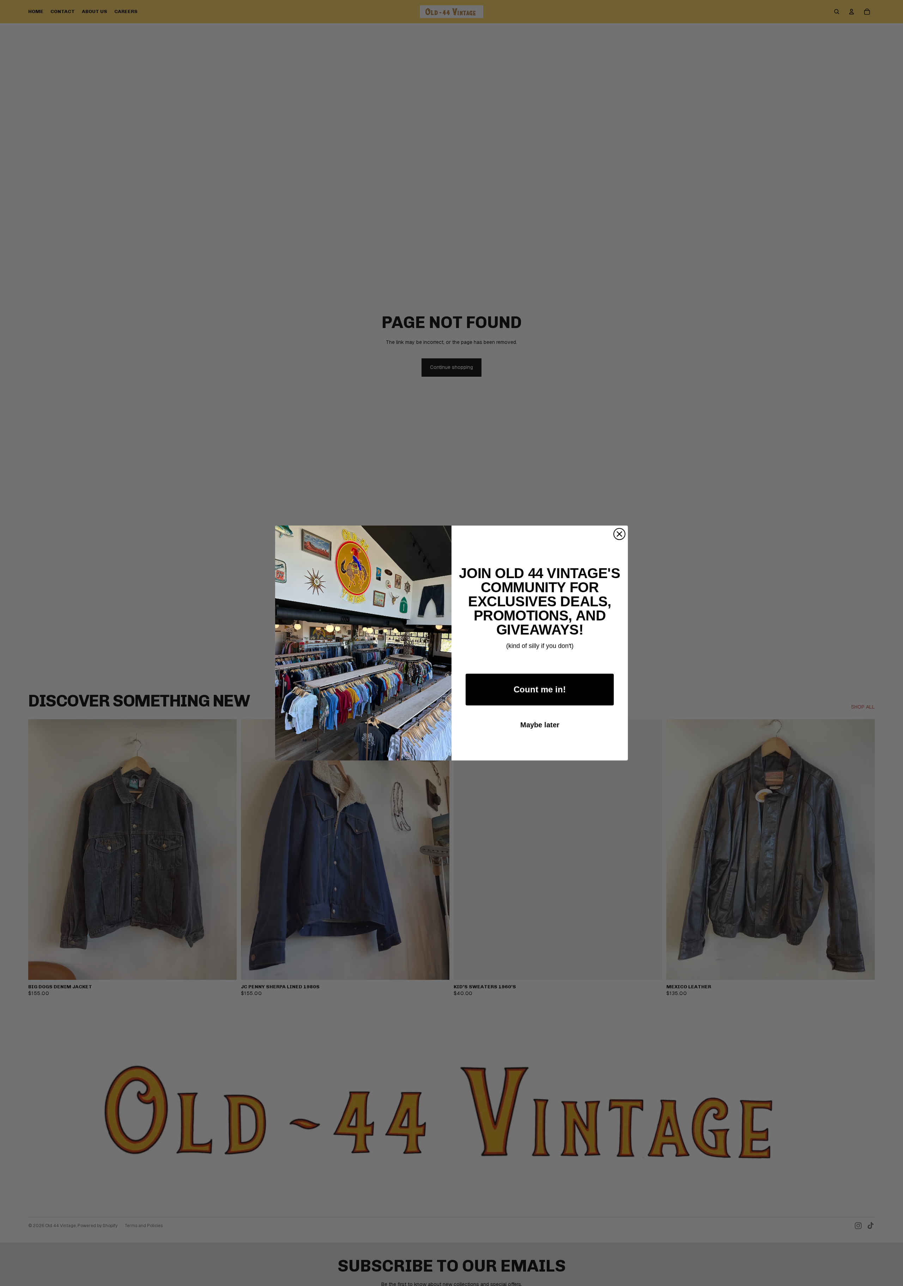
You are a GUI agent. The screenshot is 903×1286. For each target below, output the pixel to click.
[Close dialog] (619, 534)
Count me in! (540, 689)
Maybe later (539, 725)
